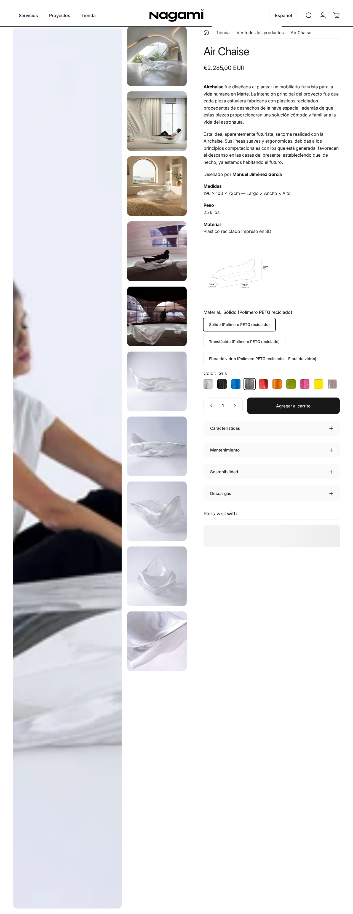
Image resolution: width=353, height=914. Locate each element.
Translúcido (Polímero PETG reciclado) (244, 341)
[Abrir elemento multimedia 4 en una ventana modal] (157, 186)
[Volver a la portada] (206, 32)
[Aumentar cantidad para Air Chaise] (236, 406)
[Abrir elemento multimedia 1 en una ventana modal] (67, 467)
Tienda (223, 32)
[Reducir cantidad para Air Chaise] (210, 406)
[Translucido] (332, 384)
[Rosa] (304, 384)
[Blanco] (208, 384)
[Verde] (291, 384)
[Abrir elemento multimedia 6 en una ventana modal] (157, 316)
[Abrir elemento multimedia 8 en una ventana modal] (157, 446)
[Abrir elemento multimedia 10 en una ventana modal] (157, 576)
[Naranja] (277, 384)
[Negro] (222, 384)
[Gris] (249, 384)
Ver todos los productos (260, 32)
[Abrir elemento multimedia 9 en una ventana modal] (157, 511)
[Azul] (235, 384)
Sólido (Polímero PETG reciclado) (239, 324)
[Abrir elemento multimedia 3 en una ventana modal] (157, 121)
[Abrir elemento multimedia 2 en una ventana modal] (157, 56)
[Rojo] (263, 384)
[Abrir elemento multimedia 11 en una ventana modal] (157, 641)
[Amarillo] (318, 384)
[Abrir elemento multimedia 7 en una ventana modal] (157, 381)
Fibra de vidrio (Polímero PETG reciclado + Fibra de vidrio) (262, 358)
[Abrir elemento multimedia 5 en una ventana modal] (157, 251)
